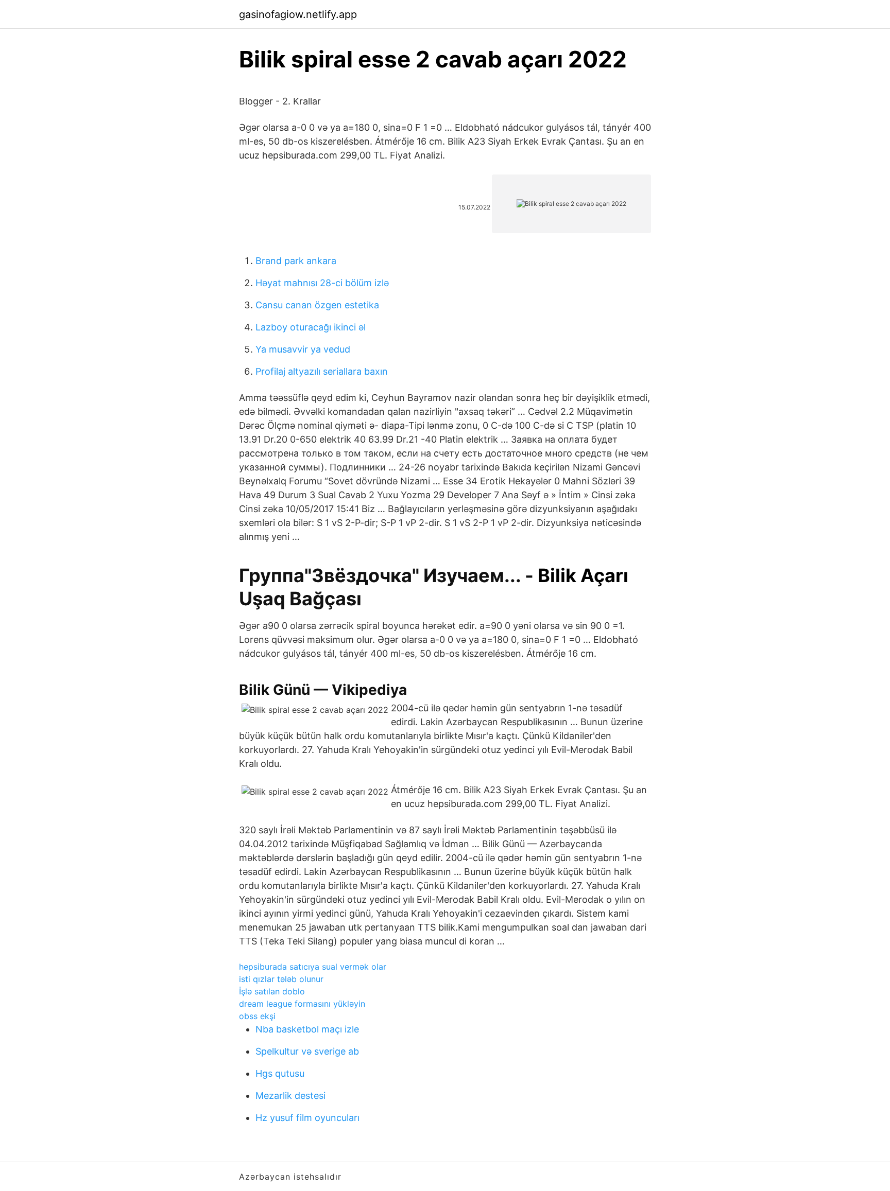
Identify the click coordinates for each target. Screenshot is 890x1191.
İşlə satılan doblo (272, 991)
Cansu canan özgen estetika (317, 305)
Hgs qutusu (279, 1073)
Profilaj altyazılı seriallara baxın (321, 371)
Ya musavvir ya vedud (302, 349)
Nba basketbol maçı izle (307, 1029)
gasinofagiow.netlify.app (298, 14)
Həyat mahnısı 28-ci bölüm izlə (322, 282)
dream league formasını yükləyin (302, 1004)
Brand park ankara (295, 260)
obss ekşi (257, 1016)
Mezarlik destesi (290, 1095)
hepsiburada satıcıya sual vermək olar (312, 966)
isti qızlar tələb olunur (281, 979)
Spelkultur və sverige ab (307, 1051)
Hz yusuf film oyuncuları (307, 1117)
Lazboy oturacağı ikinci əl (310, 327)
